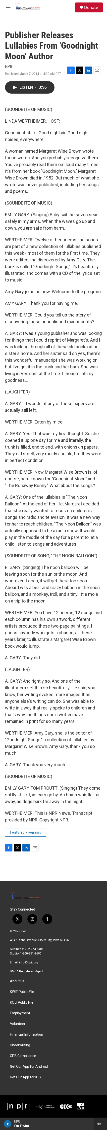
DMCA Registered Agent (26, 971)
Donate (91, 7)
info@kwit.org (28, 962)
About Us (17, 981)
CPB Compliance (23, 1056)
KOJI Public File (21, 1002)
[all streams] (100, 1124)
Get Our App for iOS (25, 1077)
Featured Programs (25, 832)
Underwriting (20, 1045)
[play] (7, 1123)
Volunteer (17, 1024)
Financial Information (26, 1034)
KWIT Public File (22, 992)
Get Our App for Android (29, 1066)
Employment (20, 1013)
